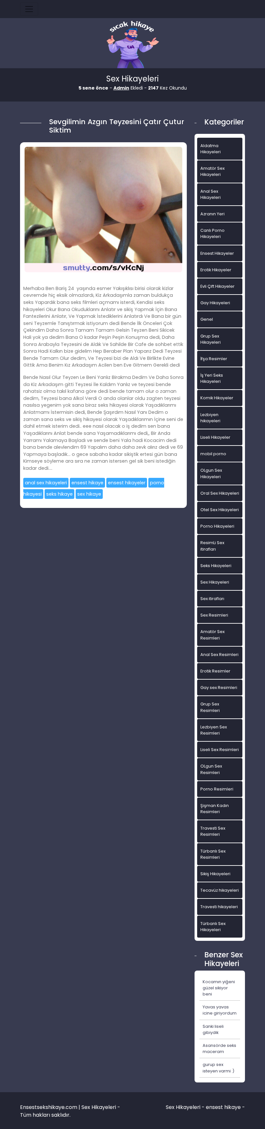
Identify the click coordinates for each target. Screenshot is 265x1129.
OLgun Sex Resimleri (211, 769)
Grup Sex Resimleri (210, 707)
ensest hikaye (87, 482)
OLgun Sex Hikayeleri (211, 473)
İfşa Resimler (213, 358)
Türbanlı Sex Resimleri (213, 854)
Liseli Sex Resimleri (219, 749)
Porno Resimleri (216, 789)
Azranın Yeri (212, 214)
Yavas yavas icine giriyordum (220, 1010)
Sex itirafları (212, 598)
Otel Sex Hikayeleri (219, 509)
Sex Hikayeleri (214, 582)
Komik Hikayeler (216, 398)
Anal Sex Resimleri (219, 654)
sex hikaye (89, 494)
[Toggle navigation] (29, 9)
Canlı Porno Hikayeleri (212, 233)
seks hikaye (59, 494)
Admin (121, 88)
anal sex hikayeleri (46, 482)
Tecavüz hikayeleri (219, 890)
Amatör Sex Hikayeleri (212, 171)
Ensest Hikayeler (217, 253)
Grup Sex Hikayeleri (210, 339)
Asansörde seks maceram (219, 1048)
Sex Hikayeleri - (186, 1107)
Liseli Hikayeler (215, 437)
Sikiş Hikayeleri (215, 873)
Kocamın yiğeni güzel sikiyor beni (219, 988)
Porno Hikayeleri (217, 526)
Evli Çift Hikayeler (217, 286)
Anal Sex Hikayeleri (210, 194)
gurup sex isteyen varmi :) (218, 1067)
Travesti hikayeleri (219, 906)
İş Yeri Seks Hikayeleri (211, 378)
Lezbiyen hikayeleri (210, 418)
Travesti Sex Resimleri (212, 831)
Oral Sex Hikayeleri (219, 493)
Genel (206, 319)
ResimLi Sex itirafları (212, 546)
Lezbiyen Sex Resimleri (213, 730)
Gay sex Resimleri (218, 687)
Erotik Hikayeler (215, 270)
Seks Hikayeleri (215, 565)
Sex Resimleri (214, 615)
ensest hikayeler (126, 482)
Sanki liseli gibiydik (213, 1029)
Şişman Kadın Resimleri (214, 808)
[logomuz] (132, 45)
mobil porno (213, 454)
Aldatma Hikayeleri (210, 149)
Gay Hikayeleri (215, 303)
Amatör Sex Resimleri (212, 634)
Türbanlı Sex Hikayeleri (213, 926)
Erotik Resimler (215, 671)
